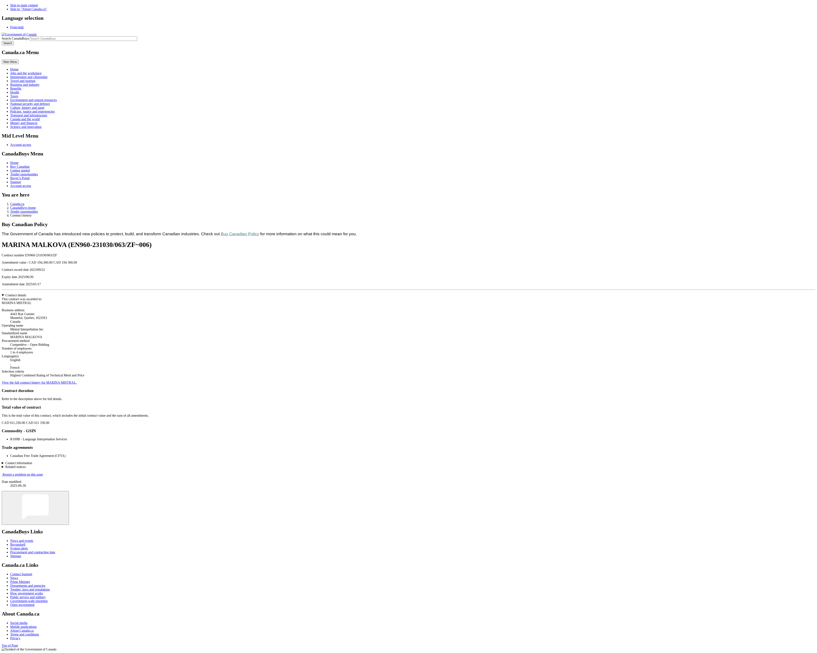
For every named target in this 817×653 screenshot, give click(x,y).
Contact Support (21, 574)
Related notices (15, 467)
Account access (20, 144)
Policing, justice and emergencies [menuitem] (32, 111)
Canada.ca (17, 204)
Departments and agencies (27, 585)
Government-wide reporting (29, 601)
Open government (22, 605)
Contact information (18, 463)
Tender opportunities (24, 174)
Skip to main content (24, 5)
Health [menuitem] (14, 92)
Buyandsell (17, 544)
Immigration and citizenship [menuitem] (28, 77)
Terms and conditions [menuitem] (24, 634)
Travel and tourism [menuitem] (22, 81)
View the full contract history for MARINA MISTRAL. (39, 382)
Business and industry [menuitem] (25, 84)
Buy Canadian (20, 166)
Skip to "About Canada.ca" (28, 9)
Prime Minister (20, 582)
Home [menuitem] (14, 69)
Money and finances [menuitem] (23, 123)
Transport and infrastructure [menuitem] (28, 115)
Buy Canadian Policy (240, 234)
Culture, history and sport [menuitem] (27, 107)
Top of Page (10, 645)
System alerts (19, 548)
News (14, 578)
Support (15, 182)
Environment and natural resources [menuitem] (33, 100)
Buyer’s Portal (20, 178)
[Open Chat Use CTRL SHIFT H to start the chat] (35, 508)
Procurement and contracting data (32, 552)
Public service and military (28, 597)
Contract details (15, 295)
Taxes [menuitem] (14, 96)
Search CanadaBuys (15, 38)
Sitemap (15, 556)
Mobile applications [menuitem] (23, 627)
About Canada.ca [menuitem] (22, 630)
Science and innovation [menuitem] (25, 127)
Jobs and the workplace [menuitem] (26, 73)
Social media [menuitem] (18, 623)
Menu (10, 61)
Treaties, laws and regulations (30, 589)
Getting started (20, 170)
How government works (26, 593)
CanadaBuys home (23, 208)
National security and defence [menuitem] (30, 104)
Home (14, 163)
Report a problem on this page (23, 474)
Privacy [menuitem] (15, 638)
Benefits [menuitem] (15, 88)
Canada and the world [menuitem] (25, 119)
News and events (21, 540)
